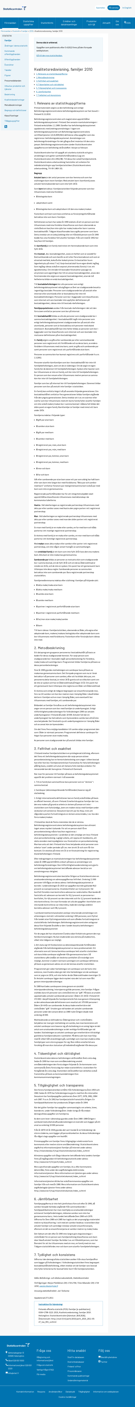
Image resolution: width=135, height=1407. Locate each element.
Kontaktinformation (25, 1391)
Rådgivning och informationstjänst (45, 1359)
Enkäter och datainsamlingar (69, 23)
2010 (31, 31)
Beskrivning (9, 94)
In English (126, 7)
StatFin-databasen (76, 1357)
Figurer (7, 75)
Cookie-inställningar (67, 1397)
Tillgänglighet (84, 1391)
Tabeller (7, 70)
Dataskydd (70, 1391)
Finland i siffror (74, 1366)
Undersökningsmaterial (78, 1380)
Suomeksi (100, 7)
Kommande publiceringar (78, 1375)
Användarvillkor (55, 1391)
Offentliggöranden (12, 59)
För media (41, 1374)
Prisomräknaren (75, 1371)
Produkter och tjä (91, 23)
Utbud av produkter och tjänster (14, 87)
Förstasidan (10, 22)
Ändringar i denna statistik (16, 45)
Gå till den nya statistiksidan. (49, 55)
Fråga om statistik (45, 1365)
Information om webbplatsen (106, 1391)
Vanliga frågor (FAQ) (45, 1369)
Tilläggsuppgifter (12, 121)
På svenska (114, 7)
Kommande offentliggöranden (12, 52)
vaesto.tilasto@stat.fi (48, 1286)
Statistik (16, 31)
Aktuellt (106, 22)
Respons (41, 1391)
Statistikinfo (47, 22)
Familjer (24, 31)
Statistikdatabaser (76, 1362)
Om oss (117, 23)
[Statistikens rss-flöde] (16, 127)
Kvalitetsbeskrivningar (14, 99)
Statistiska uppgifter (28, 23)
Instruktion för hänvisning (50, 1304)
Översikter (9, 64)
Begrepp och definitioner (15, 110)
